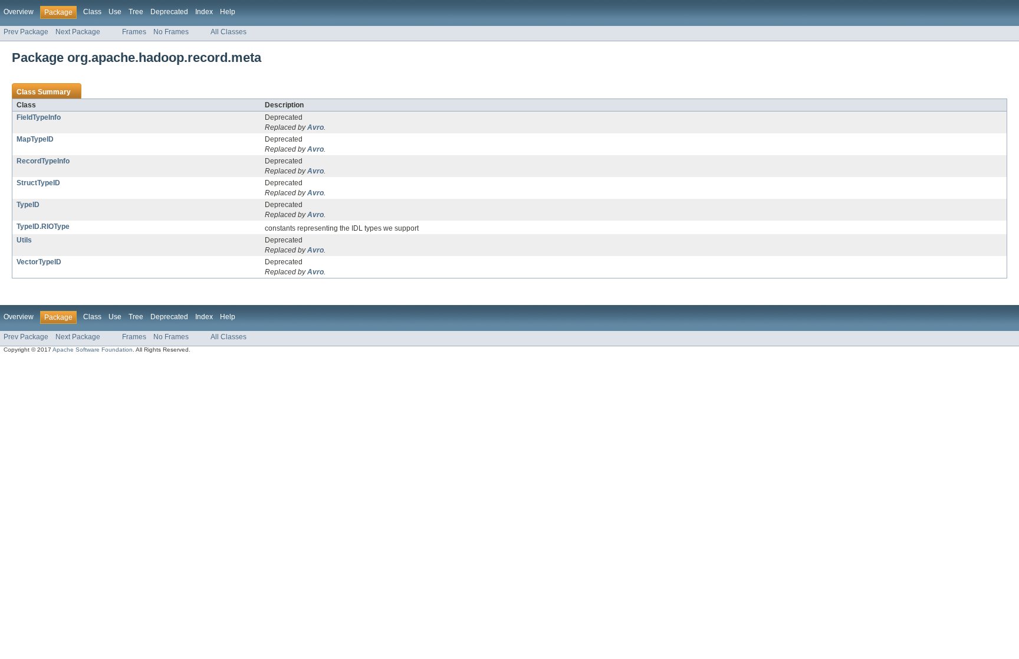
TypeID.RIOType (43, 226)
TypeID (28, 205)
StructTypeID (38, 183)
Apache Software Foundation (92, 349)
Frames (134, 32)
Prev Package (26, 32)
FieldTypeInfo (39, 117)
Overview (19, 12)
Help (227, 12)
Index (204, 12)
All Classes (228, 32)
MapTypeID (35, 139)
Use (115, 12)
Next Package (77, 32)
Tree (136, 12)
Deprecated (169, 12)
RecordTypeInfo (43, 161)
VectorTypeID (39, 262)
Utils (24, 240)
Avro (315, 127)
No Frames (171, 32)
